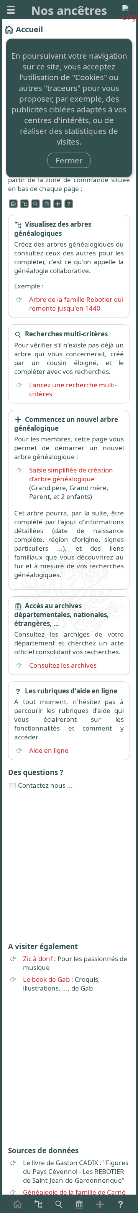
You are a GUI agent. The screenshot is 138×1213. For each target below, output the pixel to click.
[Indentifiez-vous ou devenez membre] (127, 9)
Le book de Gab (46, 979)
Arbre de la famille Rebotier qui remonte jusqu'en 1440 (76, 304)
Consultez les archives (63, 665)
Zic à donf (38, 958)
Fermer (69, 160)
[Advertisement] (69, 865)
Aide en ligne (49, 750)
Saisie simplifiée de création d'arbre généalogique (71, 474)
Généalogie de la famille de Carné (74, 1192)
